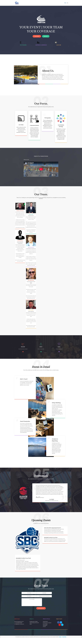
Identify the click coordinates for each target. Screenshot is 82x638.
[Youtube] (59, 625)
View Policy (64, 636)
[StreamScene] (17, 3)
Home (65, 2)
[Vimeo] (62, 625)
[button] (41, 159)
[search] (67, 3)
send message (41, 608)
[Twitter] (61, 622)
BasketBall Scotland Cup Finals (23, 558)
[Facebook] (58, 622)
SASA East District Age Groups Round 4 (52, 527)
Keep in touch (59, 618)
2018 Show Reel (26, 159)
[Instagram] (63, 622)
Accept (60, 636)
